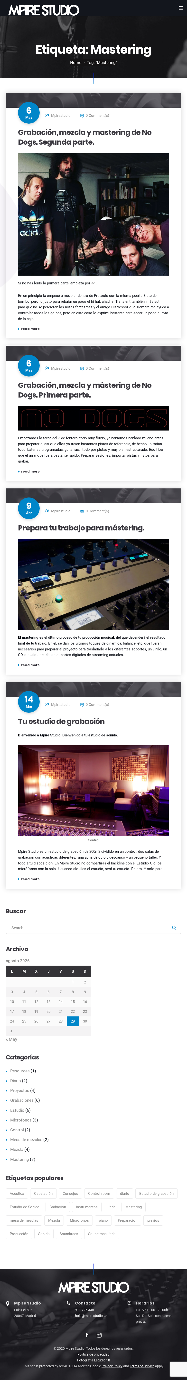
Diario (15, 1080)
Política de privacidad (93, 1354)
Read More (72, 329)
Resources (20, 1070)
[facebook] (87, 1335)
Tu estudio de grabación (61, 721)
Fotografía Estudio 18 (93, 1360)
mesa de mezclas (24, 1220)
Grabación (57, 1207)
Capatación (43, 1193)
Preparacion (127, 1220)
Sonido (44, 1234)
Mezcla (16, 1149)
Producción (19, 1234)
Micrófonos (21, 1120)
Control (17, 1129)
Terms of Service (142, 1366)
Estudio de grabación (156, 1193)
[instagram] (99, 1335)
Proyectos (19, 1090)
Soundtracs (69, 1234)
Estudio (17, 1110)
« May (11, 1039)
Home (75, 62)
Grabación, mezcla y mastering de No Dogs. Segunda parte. (84, 137)
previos (153, 1220)
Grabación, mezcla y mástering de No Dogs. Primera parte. (84, 390)
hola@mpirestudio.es (91, 1316)
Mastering (19, 1159)
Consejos (70, 1193)
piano (103, 1220)
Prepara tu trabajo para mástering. (81, 528)
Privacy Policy (112, 1366)
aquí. (95, 283)
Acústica (17, 1193)
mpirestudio (61, 115)
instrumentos (87, 1207)
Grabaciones (22, 1100)
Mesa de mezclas (26, 1139)
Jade (111, 1207)
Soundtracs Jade (101, 1234)
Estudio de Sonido (24, 1207)
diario (124, 1193)
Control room (99, 1193)
